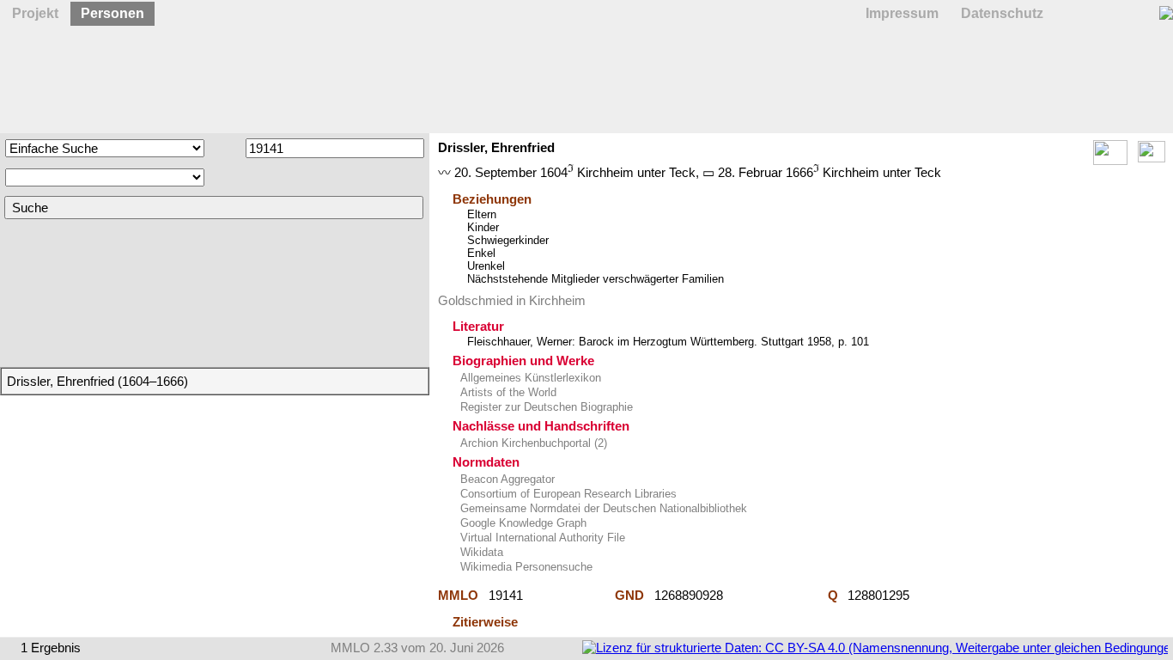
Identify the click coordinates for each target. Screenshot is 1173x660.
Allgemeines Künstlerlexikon (529, 377)
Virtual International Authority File (541, 537)
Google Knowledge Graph (521, 522)
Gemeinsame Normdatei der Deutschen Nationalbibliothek (602, 508)
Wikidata (480, 552)
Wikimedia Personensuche (525, 566)
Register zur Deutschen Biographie (545, 406)
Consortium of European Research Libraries (567, 493)
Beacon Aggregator (506, 479)
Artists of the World (506, 392)
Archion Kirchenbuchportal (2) (532, 443)
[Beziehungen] (1151, 157)
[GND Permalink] (775, 595)
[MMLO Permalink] (569, 595)
